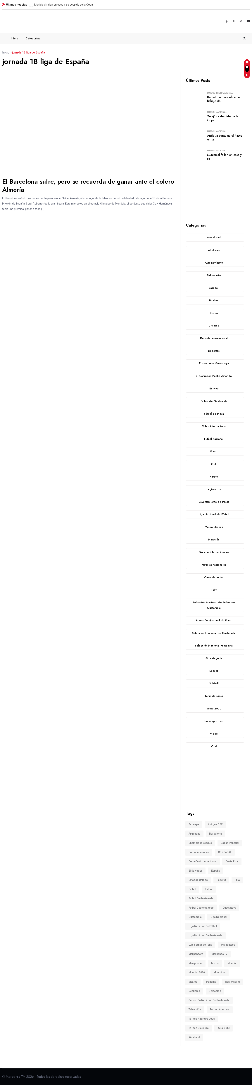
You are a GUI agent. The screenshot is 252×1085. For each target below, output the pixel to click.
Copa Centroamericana (203, 861)
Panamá (211, 981)
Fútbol (209, 889)
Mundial (232, 963)
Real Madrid (232, 981)
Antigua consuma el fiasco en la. (224, 137)
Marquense (195, 963)
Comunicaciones (199, 852)
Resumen (194, 990)
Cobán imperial (230, 842)
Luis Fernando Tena (200, 944)
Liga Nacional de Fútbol (203, 926)
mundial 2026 (197, 972)
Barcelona (215, 833)
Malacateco (228, 944)
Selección (215, 990)
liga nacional (218, 916)
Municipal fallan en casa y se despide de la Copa (63, 4)
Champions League (200, 842)
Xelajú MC (223, 1028)
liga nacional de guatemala (205, 935)
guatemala (195, 916)
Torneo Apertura (219, 1009)
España (215, 870)
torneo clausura (199, 1028)
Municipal (219, 972)
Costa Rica (231, 861)
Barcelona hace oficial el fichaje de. (224, 99)
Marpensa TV (219, 953)
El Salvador (195, 870)
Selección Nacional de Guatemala (209, 1000)
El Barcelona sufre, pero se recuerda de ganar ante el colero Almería (88, 185)
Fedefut (221, 879)
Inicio (14, 38)
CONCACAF (225, 852)
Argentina (194, 833)
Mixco (215, 963)
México (193, 981)
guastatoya (229, 907)
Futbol (192, 889)
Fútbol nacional (217, 112)
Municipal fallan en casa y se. (224, 157)
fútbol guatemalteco (201, 907)
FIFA (237, 879)
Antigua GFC (215, 824)
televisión (195, 1009)
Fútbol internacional (220, 93)
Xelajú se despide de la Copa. (222, 118)
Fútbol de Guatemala (201, 898)
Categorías (33, 38)
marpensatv (196, 953)
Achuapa (194, 824)
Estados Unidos (198, 879)
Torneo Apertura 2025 (202, 1018)
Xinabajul (194, 1037)
